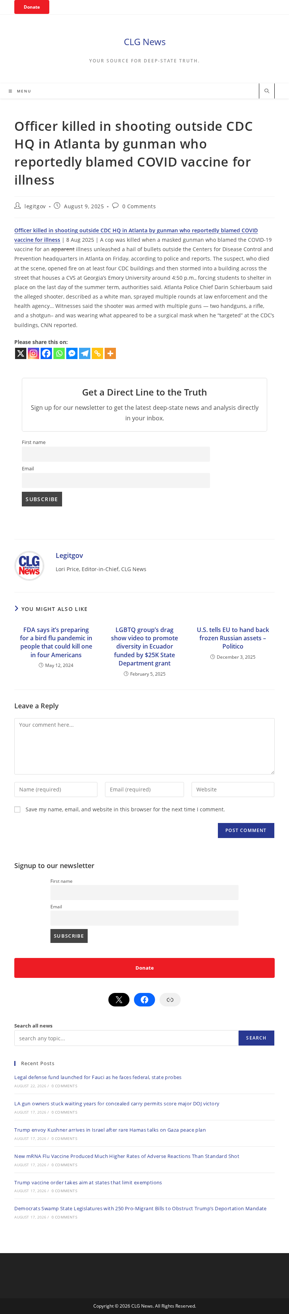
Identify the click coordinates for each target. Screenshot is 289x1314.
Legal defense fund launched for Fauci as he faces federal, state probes (97, 1077)
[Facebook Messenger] (72, 353)
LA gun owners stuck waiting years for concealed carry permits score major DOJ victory (116, 1103)
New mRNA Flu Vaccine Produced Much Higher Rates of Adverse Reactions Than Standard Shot (126, 1156)
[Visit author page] (29, 565)
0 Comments (139, 206)
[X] (20, 353)
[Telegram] (84, 353)
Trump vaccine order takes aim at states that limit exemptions (88, 1182)
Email (28, 468)
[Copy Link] (97, 353)
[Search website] (267, 91)
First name (34, 442)
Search (256, 1038)
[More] (110, 353)
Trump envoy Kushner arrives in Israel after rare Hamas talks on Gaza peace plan (110, 1129)
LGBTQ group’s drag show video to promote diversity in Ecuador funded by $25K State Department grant (144, 647)
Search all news (33, 1025)
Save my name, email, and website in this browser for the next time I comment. (125, 809)
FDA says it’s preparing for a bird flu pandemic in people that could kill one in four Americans (56, 642)
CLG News (145, 41)
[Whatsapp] (59, 353)
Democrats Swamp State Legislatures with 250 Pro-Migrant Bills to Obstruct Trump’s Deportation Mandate (140, 1208)
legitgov (35, 206)
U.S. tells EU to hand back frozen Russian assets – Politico (233, 638)
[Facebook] (46, 353)
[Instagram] (33, 353)
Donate (32, 7)
